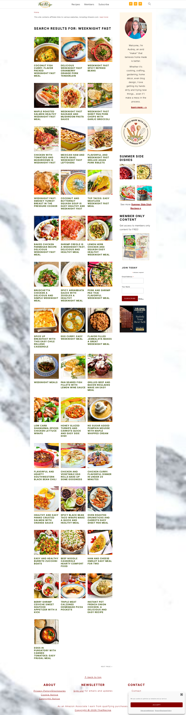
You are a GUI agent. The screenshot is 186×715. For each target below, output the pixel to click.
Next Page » (106, 666)
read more (103, 17)
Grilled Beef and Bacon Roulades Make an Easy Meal (99, 386)
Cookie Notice (49, 694)
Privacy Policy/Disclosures (50, 691)
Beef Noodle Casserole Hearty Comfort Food (72, 562)
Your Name (126, 287)
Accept (157, 705)
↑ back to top (93, 677)
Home (36, 12)
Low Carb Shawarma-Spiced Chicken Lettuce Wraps (46, 429)
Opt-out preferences (147, 710)
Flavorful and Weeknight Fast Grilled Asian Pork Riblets (98, 159)
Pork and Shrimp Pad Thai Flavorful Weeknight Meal (99, 294)
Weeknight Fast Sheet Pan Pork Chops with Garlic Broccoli (99, 115)
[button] (182, 694)
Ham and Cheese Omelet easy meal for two (100, 561)
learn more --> (139, 107)
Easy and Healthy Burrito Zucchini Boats (46, 561)
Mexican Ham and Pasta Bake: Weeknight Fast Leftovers (73, 159)
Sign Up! (79, 691)
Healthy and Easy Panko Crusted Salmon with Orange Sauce (46, 519)
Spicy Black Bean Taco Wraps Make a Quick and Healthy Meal (73, 519)
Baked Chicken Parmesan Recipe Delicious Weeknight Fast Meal (45, 249)
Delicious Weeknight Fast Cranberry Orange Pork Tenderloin (71, 70)
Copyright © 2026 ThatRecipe (93, 710)
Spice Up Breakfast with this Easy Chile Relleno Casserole (44, 341)
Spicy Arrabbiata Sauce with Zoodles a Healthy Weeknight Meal (72, 295)
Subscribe (103, 4)
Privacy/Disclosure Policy (163, 710)
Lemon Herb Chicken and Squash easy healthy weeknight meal (99, 249)
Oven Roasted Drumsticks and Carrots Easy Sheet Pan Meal (99, 519)
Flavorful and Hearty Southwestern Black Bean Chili (45, 475)
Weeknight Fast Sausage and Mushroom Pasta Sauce (72, 115)
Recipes (76, 4)
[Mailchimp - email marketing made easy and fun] (141, 300)
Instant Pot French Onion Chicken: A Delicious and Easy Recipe (97, 607)
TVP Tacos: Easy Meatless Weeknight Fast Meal (98, 202)
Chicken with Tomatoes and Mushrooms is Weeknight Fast (45, 159)
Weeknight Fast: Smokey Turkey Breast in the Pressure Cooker (45, 202)
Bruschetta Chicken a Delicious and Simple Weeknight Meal (46, 295)
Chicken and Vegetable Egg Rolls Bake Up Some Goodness (71, 475)
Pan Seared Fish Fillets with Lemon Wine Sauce (73, 385)
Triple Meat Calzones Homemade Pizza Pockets (72, 606)
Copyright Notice (49, 698)
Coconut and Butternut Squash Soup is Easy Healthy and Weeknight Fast (73, 203)
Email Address (128, 277)
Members (89, 4)
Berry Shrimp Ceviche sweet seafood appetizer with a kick (45, 607)
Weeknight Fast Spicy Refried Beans (98, 68)
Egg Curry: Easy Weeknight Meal (72, 337)
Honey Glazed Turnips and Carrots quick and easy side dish (71, 430)
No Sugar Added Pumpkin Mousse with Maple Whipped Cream (99, 429)
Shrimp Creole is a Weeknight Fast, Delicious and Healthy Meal (73, 248)
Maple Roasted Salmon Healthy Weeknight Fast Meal (45, 115)
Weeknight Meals (46, 382)
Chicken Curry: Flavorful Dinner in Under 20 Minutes (100, 475)
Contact (136, 691)
